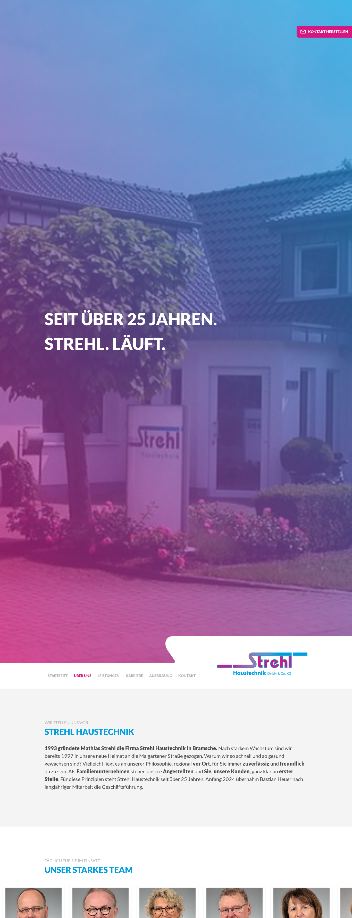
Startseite (58, 675)
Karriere (134, 675)
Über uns (82, 675)
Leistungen (109, 675)
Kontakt (187, 675)
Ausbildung (160, 675)
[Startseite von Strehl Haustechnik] (262, 664)
